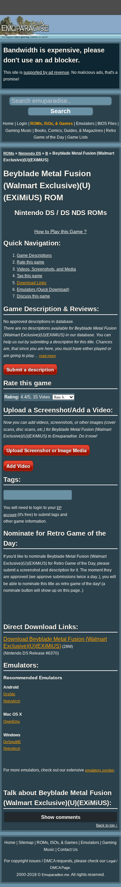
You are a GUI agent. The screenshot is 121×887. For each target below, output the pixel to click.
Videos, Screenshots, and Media (46, 269)
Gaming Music (18, 130)
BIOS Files (107, 123)
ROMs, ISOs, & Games (51, 123)
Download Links (31, 283)
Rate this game (30, 262)
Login (22, 123)
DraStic (9, 694)
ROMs (8, 153)
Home (8, 123)
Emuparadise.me (55, 875)
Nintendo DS (29, 153)
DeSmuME (12, 742)
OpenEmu (11, 721)
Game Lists (77, 137)
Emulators (85, 123)
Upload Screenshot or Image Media (46, 450)
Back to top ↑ (107, 825)
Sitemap (26, 842)
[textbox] (32, 495)
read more (47, 356)
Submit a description (30, 369)
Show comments (60, 817)
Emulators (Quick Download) (43, 289)
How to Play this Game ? (60, 231)
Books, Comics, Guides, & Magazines (69, 130)
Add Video (18, 466)
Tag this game (29, 276)
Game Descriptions (34, 255)
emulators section (99, 770)
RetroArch (11, 701)
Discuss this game (33, 296)
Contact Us (67, 849)
